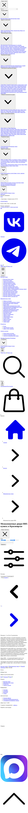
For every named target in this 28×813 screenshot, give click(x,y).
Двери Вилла (7, 133)
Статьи (13, 193)
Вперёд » (6, 577)
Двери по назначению (5, 19)
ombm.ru (15, 705)
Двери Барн (17, 129)
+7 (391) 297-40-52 (5, 207)
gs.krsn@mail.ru (4, 201)
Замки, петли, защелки (19, 173)
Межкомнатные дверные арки (7, 135)
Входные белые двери (6, 18)
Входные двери (4, 10)
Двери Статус (4, 112)
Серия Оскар (4, 88)
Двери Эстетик (21, 111)
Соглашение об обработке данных (11, 700)
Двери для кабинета (13, 159)
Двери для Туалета (10, 160)
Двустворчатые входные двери (10, 291)
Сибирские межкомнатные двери (8, 94)
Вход (2, 196)
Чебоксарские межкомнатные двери (8, 68)
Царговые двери (4, 147)
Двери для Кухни (11, 162)
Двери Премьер (13, 131)
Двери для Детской (19, 160)
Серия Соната (14, 84)
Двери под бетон (7, 319)
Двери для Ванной (22, 159)
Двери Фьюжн (23, 129)
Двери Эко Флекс (12, 134)
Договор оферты (7, 698)
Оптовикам (12, 185)
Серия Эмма (4, 87)
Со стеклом (18, 45)
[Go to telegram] (14, 753)
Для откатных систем (9, 173)
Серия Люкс (4, 84)
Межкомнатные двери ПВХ (9, 308)
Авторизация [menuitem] (4, 386)
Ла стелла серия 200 (12, 109)
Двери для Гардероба (20, 162)
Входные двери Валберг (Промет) (11, 287)
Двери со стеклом (5, 65)
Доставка (3, 185)
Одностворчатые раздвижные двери (9, 146)
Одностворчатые (12, 45)
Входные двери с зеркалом (7, 46)
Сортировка (3, 576)
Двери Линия (17, 130)
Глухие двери (21, 164)
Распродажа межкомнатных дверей (17, 65)
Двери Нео (22, 112)
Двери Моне (15, 111)
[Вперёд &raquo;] (14, 633)
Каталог (3, 275)
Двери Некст (6, 131)
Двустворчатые (4, 45)
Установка (7, 185)
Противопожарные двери (6, 33)
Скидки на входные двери (18, 182)
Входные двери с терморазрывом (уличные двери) (15, 289)
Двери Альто (20, 131)
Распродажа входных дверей (10, 50)
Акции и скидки (4, 174)
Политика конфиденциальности (10, 699)
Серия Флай (23, 87)
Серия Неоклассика (21, 86)
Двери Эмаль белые (21, 134)
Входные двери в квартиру (9, 294)
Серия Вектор (7, 90)
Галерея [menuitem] (5, 346)
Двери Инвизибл (12, 128)
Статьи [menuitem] (13, 346)
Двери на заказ (4, 164)
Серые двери (15, 165)
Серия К (9, 84)
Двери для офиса (5, 159)
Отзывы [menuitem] (9, 346)
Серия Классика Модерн (17, 89)
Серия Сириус (22, 88)
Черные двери (8, 165)
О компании (3, 186)
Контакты (3, 194)
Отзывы (9, 193)
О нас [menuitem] (2, 346)
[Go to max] (14, 781)
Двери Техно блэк (21, 133)
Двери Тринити (10, 130)
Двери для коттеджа (15, 30)
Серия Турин (8, 86)
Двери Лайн (20, 109)
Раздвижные (3, 163)
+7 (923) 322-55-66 (13, 207)
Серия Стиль (16, 88)
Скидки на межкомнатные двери (8, 183)
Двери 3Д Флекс (4, 134)
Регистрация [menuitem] (10, 386)
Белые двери (19, 66)
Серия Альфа (14, 90)
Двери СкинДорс (10, 129)
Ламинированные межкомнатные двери (10, 92)
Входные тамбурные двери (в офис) (17, 52)
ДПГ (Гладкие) (10, 112)
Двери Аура (3, 130)
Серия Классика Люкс (6, 89)
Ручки (2, 173)
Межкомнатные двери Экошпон (8, 66)
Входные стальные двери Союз (8, 47)
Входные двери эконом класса (15, 51)
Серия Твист (14, 86)
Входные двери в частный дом (8, 53)
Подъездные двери (15, 18)
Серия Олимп (20, 84)
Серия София (17, 87)
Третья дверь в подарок (6, 182)
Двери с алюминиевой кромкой (7, 113)
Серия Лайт (20, 90)
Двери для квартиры (5, 30)
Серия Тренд (10, 88)
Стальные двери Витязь (18, 46)
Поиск (2, 9)
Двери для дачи (7, 31)
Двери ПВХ (17, 112)
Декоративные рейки (13, 164)
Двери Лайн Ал (4, 128)
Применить (3, 544)
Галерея (5, 193)
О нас (2, 193)
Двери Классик (4, 109)
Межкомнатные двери (5, 55)
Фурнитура (3, 167)
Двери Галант (13, 133)
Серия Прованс (10, 87)
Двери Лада (3, 129)
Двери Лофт (9, 111)
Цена (2, 538)
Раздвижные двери (5, 136)
